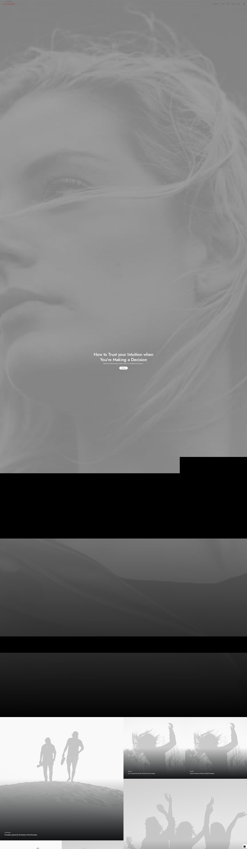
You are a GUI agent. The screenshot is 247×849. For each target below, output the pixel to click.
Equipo (233, 3)
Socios (228, 3)
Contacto (238, 3)
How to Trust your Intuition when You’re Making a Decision (123, 357)
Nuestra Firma (216, 3)
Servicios (223, 3)
